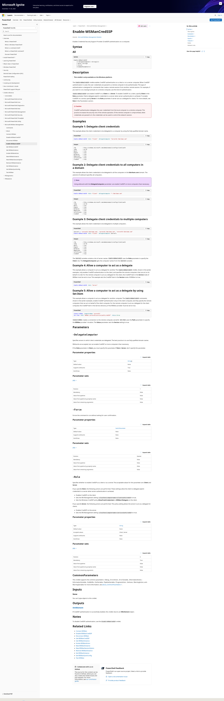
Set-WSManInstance (82, 653)
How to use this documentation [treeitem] (13, 35)
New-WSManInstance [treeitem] (12, 156)
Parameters (191, 36)
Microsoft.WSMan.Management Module (89, 37)
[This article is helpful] (202, 51)
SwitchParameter (120, 428)
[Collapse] (37, 24)
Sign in (220, 15)
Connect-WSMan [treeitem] (11, 134)
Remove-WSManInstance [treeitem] (13, 163)
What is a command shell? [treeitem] (12, 48)
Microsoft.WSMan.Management (96, 26)
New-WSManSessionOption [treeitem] (14, 159)
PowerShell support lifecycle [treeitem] (12, 89)
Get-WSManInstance (83, 641)
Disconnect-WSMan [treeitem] (12, 140)
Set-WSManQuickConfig (84, 656)
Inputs (189, 38)
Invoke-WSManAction (83, 643)
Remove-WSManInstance (84, 651)
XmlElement (78, 608)
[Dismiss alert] (220, 3)
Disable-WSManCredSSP (84, 633)
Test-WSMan (80, 658)
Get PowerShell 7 (216, 20)
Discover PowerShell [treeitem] (11, 54)
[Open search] (215, 15)
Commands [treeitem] (9, 128)
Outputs (190, 41)
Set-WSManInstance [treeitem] (12, 166)
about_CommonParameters (111, 585)
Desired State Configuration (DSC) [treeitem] (13, 73)
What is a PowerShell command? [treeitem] (14, 51)
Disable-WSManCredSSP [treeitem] (13, 137)
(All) (74, 380)
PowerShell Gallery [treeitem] (9, 76)
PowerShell (81, 26)
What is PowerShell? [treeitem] (11, 41)
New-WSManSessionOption (85, 648)
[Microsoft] (3, 15)
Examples (190, 34)
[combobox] (19, 28)
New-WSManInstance (83, 646)
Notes (189, 43)
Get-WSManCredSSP (82, 638)
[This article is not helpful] (204, 51)
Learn (74, 26)
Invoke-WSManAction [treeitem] (12, 153)
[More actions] (149, 26)
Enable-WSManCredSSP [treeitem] (13, 144)
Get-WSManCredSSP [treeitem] (12, 147)
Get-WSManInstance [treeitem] (12, 150)
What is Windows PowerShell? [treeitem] (13, 45)
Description (191, 31)
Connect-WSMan (81, 631)
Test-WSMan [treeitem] (10, 172)
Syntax (189, 29)
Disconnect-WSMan (82, 636)
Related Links (191, 45)
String (129, 361)
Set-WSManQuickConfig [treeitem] (13, 169)
